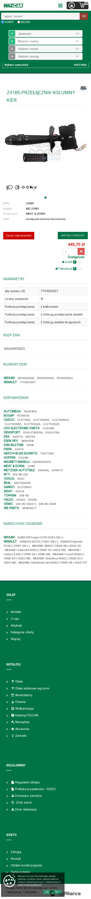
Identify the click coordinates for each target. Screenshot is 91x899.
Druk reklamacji (26, 809)
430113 (19, 449)
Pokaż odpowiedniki (19, 235)
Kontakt (16, 612)
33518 (30, 445)
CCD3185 (48, 428)
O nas (15, 618)
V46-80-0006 (47, 504)
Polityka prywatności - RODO (35, 789)
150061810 (30, 411)
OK (84, 16)
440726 (30, 436)
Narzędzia (22, 722)
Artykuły (16, 625)
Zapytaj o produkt (73, 235)
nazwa (25, 22)
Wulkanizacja (24, 708)
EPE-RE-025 (20, 474)
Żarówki (20, 735)
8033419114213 (14, 348)
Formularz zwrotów (28, 795)
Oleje (19, 681)
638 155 (24, 495)
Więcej (15, 639)
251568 (32, 499)
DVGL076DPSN (33, 432)
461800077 (29, 508)
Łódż (70, 262)
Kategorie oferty (22, 632)
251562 (20, 499)
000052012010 (42, 461)
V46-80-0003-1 (26, 504)
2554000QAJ (65, 378)
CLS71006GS (60, 419)
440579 (17, 436)
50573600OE (22, 482)
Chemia (20, 702)
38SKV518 (27, 440)
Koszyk (16, 858)
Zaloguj (16, 852)
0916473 (57, 470)
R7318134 (23, 415)
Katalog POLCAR (26, 715)
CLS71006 (23, 419)
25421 (20, 478)
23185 (31, 466)
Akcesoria (22, 729)
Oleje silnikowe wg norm (32, 688)
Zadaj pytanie (20, 872)
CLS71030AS (32, 424)
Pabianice (67, 268)
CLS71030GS (51, 424)
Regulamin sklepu (27, 782)
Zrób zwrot (23, 802)
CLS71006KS (13, 424)
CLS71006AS (41, 419)
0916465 (43, 470)
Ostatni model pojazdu (26, 865)
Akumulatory (23, 695)
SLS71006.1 (24, 487)
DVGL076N (52, 432)
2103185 (23, 457)
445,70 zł (76, 244)
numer (9, 22)
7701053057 (28, 382)
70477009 (47, 453)
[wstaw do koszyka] (81, 251)
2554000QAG (45, 378)
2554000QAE (26, 378)
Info (57, 892)
